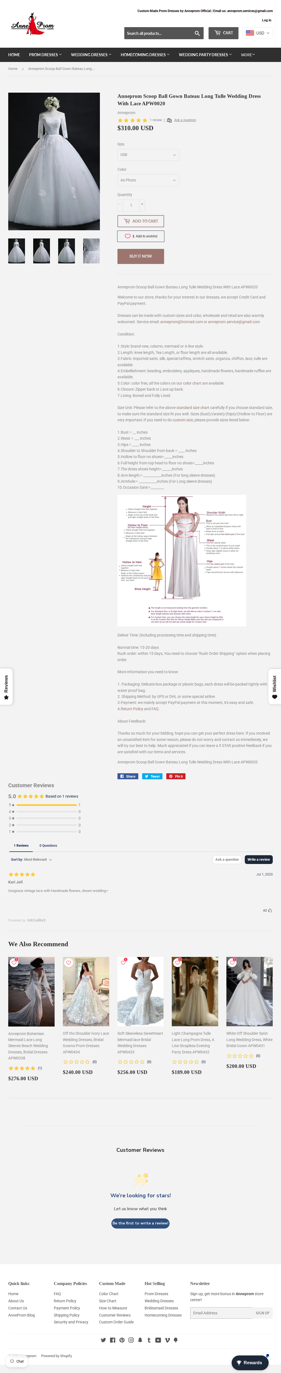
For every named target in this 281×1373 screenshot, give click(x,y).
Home (14, 54)
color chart (192, 383)
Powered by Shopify (56, 1356)
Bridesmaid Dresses (161, 1308)
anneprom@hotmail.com (181, 322)
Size (120, 144)
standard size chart (192, 407)
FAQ (155, 709)
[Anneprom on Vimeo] (167, 1341)
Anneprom (28, 1356)
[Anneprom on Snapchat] (140, 1341)
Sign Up (262, 1313)
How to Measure (113, 1308)
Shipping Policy (67, 1315)
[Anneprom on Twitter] (103, 1341)
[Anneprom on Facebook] (113, 1341)
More (246, 55)
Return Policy (132, 709)
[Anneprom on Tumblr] (149, 1341)
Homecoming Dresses (144, 54)
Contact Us (17, 1308)
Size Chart (107, 1301)
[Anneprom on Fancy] (176, 1341)
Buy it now (141, 256)
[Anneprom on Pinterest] (122, 1341)
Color (122, 169)
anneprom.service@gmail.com (234, 322)
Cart (227, 32)
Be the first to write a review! (140, 1223)
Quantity (124, 194)
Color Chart (109, 1294)
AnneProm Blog (21, 1315)
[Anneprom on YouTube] (158, 1341)
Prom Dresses (44, 54)
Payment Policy (67, 1308)
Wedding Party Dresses (204, 54)
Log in (266, 20)
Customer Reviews (115, 1315)
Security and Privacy (71, 1322)
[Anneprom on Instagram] (131, 1341)
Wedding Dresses (89, 54)
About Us (16, 1301)
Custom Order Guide (116, 1322)
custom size (183, 420)
